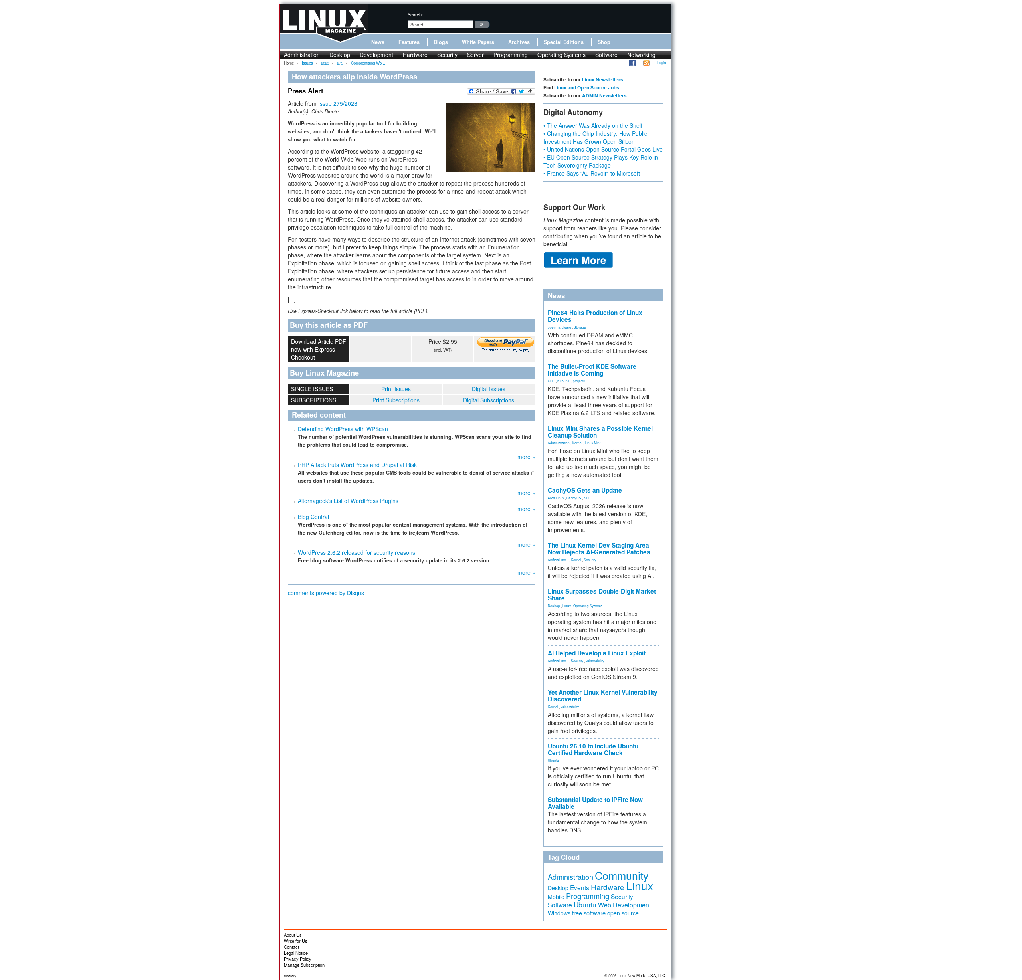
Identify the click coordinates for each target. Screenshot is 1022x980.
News (377, 42)
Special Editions (564, 42)
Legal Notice (296, 953)
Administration (302, 55)
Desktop (339, 55)
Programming (510, 55)
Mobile (556, 897)
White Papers (478, 42)
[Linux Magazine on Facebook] (632, 62)
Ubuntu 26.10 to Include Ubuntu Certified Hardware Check (593, 749)
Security (447, 55)
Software (606, 55)
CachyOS (573, 497)
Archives (519, 42)
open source (623, 913)
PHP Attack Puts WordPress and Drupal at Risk (357, 465)
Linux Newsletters (602, 79)
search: (415, 14)
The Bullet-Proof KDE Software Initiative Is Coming (592, 370)
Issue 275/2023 (337, 103)
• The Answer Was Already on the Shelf (592, 125)
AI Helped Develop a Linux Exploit (597, 653)
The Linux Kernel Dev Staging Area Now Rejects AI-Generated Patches (599, 548)
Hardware (415, 55)
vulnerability (595, 660)
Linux (566, 605)
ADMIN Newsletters (604, 95)
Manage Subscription (304, 965)
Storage (580, 327)
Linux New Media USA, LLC (641, 975)
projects (579, 380)
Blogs (441, 42)
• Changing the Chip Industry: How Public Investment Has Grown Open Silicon (595, 137)
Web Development (624, 904)
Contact (291, 947)
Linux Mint (592, 442)
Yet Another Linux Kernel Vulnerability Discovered (603, 695)
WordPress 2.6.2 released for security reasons (356, 552)
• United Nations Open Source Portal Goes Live (603, 149)
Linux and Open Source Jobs (586, 87)
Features (409, 42)
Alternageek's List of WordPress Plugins (348, 501)
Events (579, 887)
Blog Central (313, 517)
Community (621, 875)
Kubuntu (563, 380)
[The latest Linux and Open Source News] (646, 62)
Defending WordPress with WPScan (343, 429)
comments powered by (326, 593)
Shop (604, 42)
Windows (559, 913)
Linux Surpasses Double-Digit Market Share (602, 594)
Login (661, 62)
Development (376, 55)
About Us (293, 935)
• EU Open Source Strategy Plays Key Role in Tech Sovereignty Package (600, 161)
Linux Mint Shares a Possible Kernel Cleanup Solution (600, 432)
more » (526, 457)
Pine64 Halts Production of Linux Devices (595, 316)
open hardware (559, 327)
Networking (641, 55)
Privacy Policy (297, 959)
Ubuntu (553, 760)
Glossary (290, 976)
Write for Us (295, 941)
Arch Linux (556, 497)
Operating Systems (561, 55)
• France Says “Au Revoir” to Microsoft (591, 173)
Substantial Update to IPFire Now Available (595, 803)
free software (589, 913)
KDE (551, 380)
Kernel (577, 442)
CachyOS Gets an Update (585, 490)
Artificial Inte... (558, 559)
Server (475, 55)
